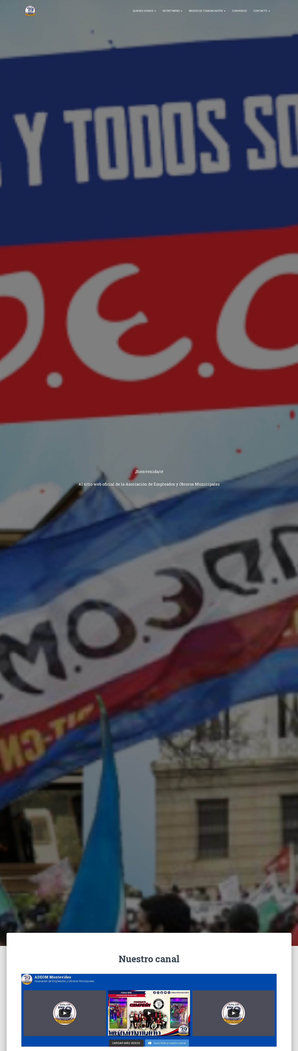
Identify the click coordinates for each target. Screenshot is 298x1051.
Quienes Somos (143, 10)
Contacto (260, 10)
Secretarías (171, 10)
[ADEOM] (30, 10)
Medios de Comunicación (206, 10)
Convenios (239, 10)
